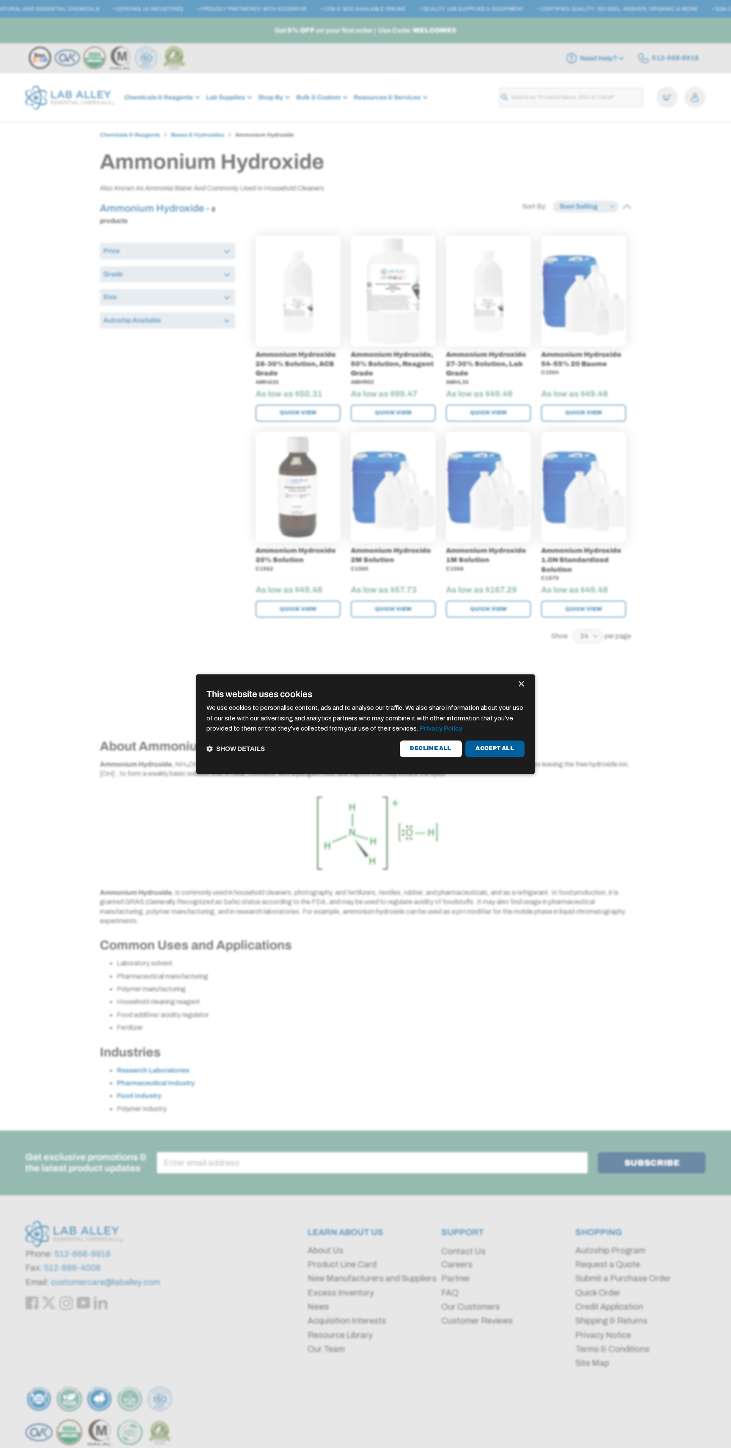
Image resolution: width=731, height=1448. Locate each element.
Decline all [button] (430, 749)
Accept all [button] (494, 749)
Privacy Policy (441, 728)
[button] (235, 749)
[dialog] (365, 724)
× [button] (521, 684)
